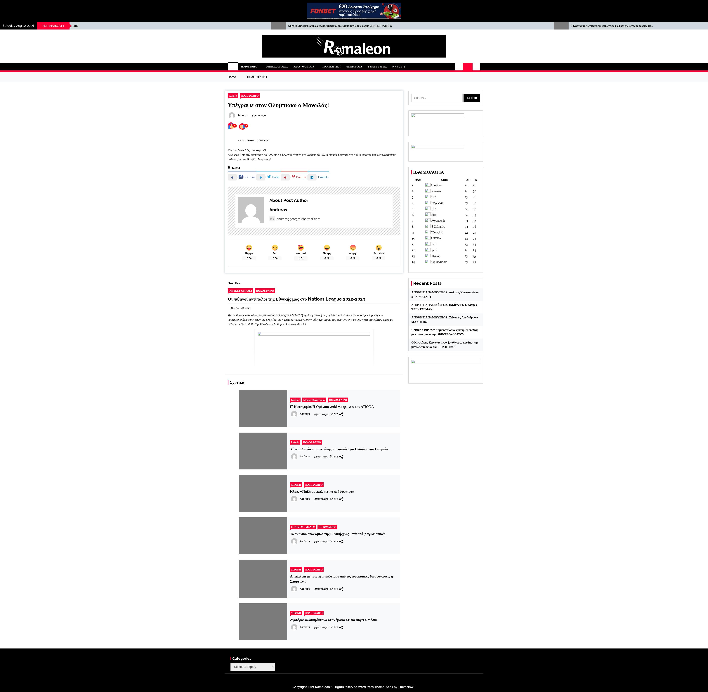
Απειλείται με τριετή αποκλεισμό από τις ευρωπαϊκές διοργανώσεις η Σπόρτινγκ (341, 578)
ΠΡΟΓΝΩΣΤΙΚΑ (331, 66)
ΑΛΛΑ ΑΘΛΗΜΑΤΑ (304, 66)
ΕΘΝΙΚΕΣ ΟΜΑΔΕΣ (277, 66)
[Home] (233, 66)
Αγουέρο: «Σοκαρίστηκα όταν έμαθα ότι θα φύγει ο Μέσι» (333, 620)
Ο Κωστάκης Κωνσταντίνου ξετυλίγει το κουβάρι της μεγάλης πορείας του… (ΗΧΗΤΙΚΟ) (441, 25)
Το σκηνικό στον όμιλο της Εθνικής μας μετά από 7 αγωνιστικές (337, 534)
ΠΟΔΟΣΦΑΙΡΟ (249, 66)
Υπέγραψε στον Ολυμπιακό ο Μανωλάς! (278, 105)
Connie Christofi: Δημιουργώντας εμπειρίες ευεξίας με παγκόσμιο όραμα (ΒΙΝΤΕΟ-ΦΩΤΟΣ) (163, 25)
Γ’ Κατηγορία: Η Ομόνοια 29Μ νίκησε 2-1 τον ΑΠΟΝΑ (332, 407)
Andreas (278, 209)
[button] (459, 66)
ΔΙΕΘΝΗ (296, 484)
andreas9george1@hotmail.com (298, 219)
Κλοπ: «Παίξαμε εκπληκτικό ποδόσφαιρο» (322, 491)
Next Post (235, 283)
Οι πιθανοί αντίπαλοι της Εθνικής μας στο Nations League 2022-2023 (296, 299)
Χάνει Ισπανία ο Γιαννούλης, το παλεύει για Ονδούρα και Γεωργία (339, 449)
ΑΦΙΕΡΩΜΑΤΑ (354, 66)
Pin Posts (398, 66)
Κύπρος (295, 399)
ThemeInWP (407, 687)
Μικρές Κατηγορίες (314, 399)
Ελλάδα (233, 95)
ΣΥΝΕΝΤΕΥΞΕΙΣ (377, 66)
